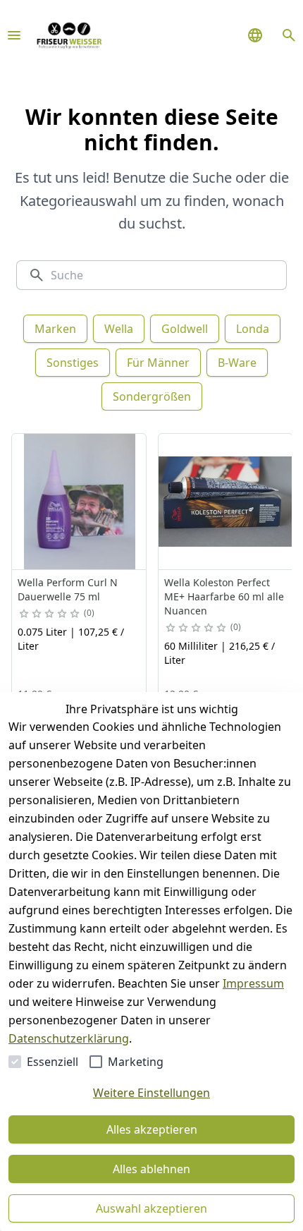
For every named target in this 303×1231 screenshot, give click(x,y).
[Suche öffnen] (289, 35)
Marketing (135, 1061)
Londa (252, 328)
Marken (55, 328)
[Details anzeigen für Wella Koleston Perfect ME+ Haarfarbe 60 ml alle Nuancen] (226, 501)
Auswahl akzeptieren (151, 1208)
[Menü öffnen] (14, 35)
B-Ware (237, 362)
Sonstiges (73, 362)
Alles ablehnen (151, 1169)
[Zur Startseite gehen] (69, 35)
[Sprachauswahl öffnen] (255, 35)
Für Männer (158, 362)
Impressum (253, 983)
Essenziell (52, 1061)
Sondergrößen (152, 396)
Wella (118, 328)
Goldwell (184, 328)
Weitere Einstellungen (151, 1092)
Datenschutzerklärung (68, 1038)
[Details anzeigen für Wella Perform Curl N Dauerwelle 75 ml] (79, 501)
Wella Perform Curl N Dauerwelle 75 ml (68, 589)
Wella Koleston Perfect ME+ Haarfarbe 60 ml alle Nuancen (224, 596)
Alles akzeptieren (151, 1129)
